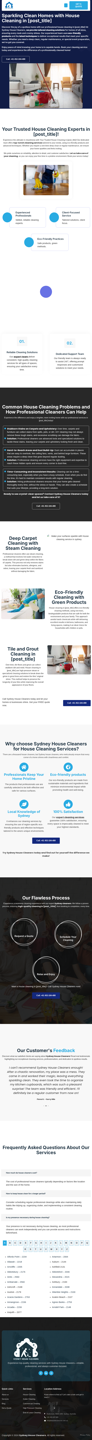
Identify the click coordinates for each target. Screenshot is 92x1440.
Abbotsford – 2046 (61, 1272)
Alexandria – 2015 (60, 1277)
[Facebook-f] (41, 1373)
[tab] (5, 1243)
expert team (21, 356)
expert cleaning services (70, 817)
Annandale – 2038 (60, 1287)
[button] (66, 5)
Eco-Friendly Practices (50, 238)
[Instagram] (51, 1373)
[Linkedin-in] (46, 1373)
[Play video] (46, 292)
